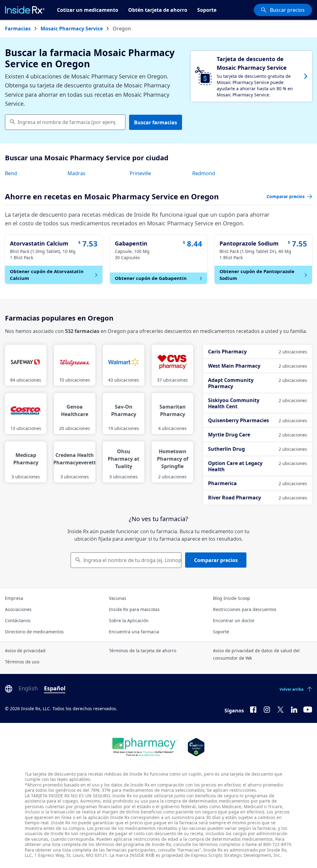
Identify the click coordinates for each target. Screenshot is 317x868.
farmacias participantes (130, 850)
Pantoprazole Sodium (249, 243)
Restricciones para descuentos (244, 609)
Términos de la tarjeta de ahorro (142, 650)
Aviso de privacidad (25, 650)
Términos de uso (22, 662)
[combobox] (65, 122)
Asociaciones (18, 609)
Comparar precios (216, 560)
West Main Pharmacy (257, 365)
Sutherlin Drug (257, 448)
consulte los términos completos (207, 844)
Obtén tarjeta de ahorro (157, 10)
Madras (76, 173)
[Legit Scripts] (196, 747)
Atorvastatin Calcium (39, 243)
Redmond (203, 173)
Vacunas (117, 598)
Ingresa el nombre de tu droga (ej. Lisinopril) (132, 560)
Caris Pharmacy (257, 351)
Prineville (140, 173)
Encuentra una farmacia (134, 632)
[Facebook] (253, 709)
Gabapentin (131, 243)
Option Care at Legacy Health (257, 466)
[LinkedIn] (294, 709)
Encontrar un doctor (234, 620)
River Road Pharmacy (257, 497)
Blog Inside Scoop (231, 598)
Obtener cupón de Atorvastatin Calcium (47, 274)
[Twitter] (280, 709)
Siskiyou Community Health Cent (257, 403)
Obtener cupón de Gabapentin (151, 278)
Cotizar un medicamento (87, 10)
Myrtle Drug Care (257, 434)
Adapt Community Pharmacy (257, 383)
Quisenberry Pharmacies (257, 420)
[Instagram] (267, 709)
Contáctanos (18, 620)
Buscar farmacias (155, 122)
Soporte (206, 10)
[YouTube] (307, 709)
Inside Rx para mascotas (134, 609)
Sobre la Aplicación (129, 620)
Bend (11, 173)
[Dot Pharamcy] (145, 747)
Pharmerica (257, 483)
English (28, 688)
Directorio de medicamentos (34, 632)
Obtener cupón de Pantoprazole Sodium (256, 274)
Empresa (14, 598)
